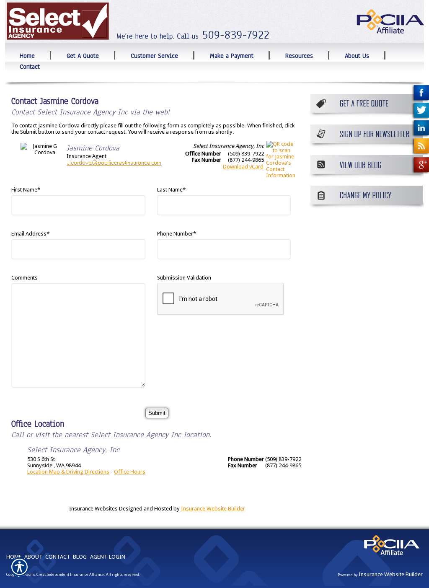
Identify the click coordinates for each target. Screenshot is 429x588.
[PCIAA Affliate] (391, 557)
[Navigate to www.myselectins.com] (420, 94)
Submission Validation (184, 278)
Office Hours (129, 472)
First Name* (25, 190)
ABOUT (33, 557)
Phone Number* (176, 234)
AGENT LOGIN (107, 557)
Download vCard (243, 166)
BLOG (80, 557)
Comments (24, 278)
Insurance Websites (93, 508)
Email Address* (30, 234)
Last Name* (171, 190)
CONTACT (57, 557)
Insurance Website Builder (213, 508)
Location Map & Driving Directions (68, 472)
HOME (14, 557)
